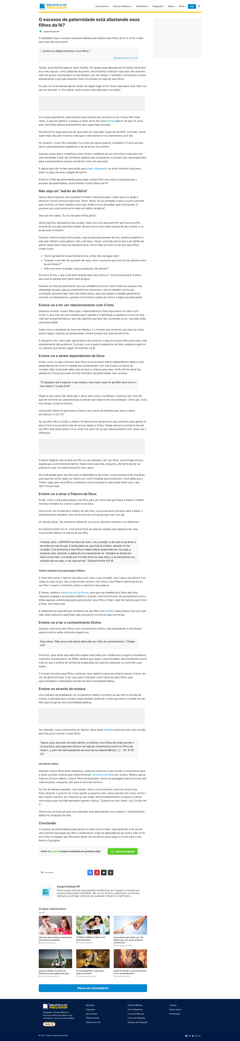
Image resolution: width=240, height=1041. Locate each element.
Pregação (157, 6)
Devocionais (91, 1014)
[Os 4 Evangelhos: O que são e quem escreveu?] (93, 958)
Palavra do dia (92, 1018)
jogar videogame (97, 168)
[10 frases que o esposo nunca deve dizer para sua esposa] (55, 925)
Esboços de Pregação (138, 1022)
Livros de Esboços (136, 1014)
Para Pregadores (135, 1009)
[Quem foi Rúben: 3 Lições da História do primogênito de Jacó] (55, 958)
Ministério (141, 6)
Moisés (110, 729)
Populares (90, 1009)
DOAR (49, 1024)
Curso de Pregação (136, 1018)
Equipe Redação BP (51, 32)
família (111, 120)
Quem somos (175, 1009)
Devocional (102, 6)
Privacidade (174, 1014)
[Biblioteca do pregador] (53, 6)
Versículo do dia (93, 1022)
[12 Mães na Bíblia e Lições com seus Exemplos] (93, 925)
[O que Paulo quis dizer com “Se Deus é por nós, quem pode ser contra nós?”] (130, 925)
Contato (173, 1005)
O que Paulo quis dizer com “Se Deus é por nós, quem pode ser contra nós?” (128, 940)
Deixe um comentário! (93, 988)
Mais (181, 6)
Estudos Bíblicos (122, 6)
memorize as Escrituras (74, 592)
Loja (192, 6)
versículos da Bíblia (103, 774)
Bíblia (171, 6)
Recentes (90, 1005)
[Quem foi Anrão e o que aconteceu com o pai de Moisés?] (130, 958)
